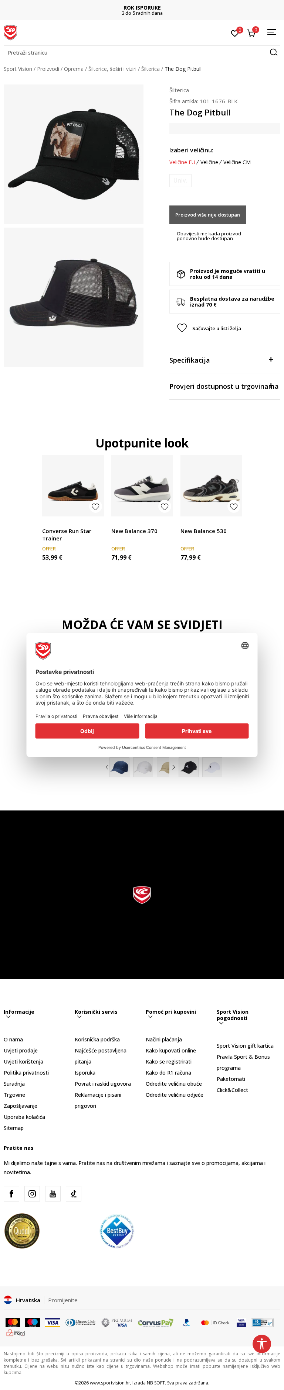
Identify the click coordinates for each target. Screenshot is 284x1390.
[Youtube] (52, 1193)
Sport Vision (18, 68)
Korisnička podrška (97, 1039)
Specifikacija (189, 360)
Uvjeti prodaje (21, 1050)
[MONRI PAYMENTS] (16, 1332)
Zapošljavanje (20, 1105)
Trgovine (14, 1094)
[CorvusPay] (155, 1322)
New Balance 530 (203, 531)
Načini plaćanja (164, 1039)
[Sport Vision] (10, 32)
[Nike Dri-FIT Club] (119, 767)
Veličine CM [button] (237, 162)
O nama (13, 1039)
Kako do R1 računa (168, 1072)
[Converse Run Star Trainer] (73, 485)
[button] (142, 52)
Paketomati (231, 1078)
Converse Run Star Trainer (66, 534)
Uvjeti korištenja (23, 1061)
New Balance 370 (134, 531)
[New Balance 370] (142, 485)
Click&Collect (232, 1089)
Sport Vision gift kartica (245, 1045)
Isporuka (85, 1072)
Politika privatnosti (26, 1072)
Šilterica (150, 68)
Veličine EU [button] (182, 162)
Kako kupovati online (171, 1050)
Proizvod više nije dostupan (207, 214)
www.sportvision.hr (110, 1383)
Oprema (74, 68)
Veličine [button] (209, 162)
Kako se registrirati (169, 1061)
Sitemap (14, 1127)
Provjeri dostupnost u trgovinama (224, 386)
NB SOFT (156, 1383)
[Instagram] (32, 1193)
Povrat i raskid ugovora (103, 1083)
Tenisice (52, 522)
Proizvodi (48, 68)
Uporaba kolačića (24, 1116)
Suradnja (14, 1083)
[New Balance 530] (211, 485)
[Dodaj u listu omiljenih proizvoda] (95, 506)
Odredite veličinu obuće (174, 1083)
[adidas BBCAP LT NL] (212, 767)
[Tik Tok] (73, 1193)
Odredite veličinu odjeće (174, 1094)
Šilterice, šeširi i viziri (112, 68)
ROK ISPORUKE (142, 7)
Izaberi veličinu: (191, 150)
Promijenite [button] (63, 1300)
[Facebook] (11, 1193)
